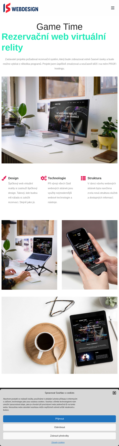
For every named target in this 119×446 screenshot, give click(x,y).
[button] (114, 392)
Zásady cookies (58, 442)
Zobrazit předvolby (59, 435)
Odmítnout (59, 427)
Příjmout (59, 418)
